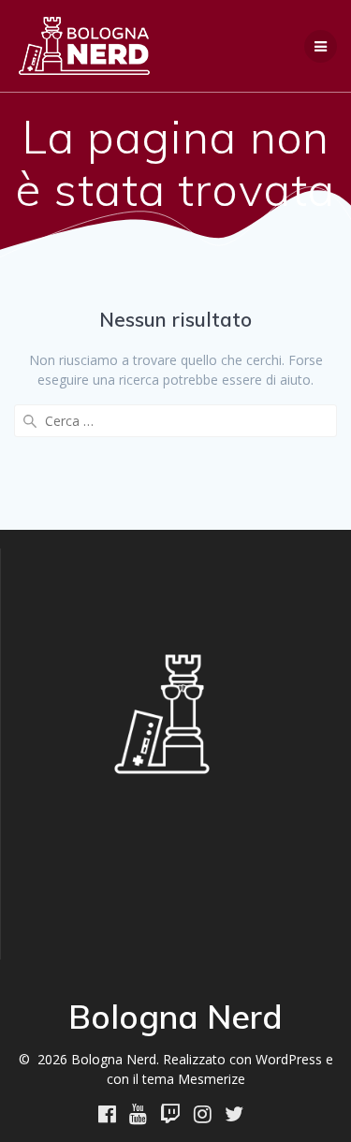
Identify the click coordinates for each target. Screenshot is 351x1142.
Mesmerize (211, 1079)
